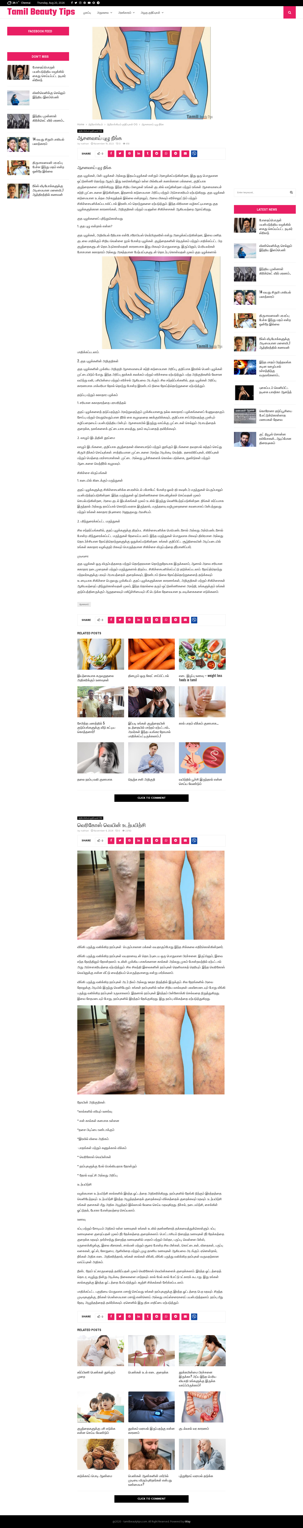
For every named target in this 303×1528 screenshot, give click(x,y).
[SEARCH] (291, 193)
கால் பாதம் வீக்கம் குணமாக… (198, 723)
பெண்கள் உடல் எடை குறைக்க (148, 1372)
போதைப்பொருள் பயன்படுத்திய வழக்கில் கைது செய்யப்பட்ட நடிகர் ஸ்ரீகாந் (49, 73)
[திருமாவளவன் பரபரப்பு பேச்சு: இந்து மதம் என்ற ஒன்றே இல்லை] (18, 167)
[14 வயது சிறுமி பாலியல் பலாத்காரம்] (18, 144)
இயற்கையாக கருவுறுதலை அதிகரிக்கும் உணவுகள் (95, 677)
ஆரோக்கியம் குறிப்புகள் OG (90, 131)
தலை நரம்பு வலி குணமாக (94, 779)
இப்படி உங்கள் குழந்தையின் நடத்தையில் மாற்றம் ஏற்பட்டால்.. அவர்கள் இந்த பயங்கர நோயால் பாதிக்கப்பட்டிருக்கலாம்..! (149, 729)
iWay (187, 1522)
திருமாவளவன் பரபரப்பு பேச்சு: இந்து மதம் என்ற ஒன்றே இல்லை (48, 167)
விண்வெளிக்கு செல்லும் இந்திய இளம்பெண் (49, 94)
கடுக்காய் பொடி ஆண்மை (94, 1475)
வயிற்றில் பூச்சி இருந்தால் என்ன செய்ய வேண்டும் (200, 781)
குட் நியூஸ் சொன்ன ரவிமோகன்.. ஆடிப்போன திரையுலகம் (275, 438)
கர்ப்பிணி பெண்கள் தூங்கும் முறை (96, 1374)
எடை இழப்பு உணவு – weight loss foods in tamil (200, 677)
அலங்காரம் (124, 12)
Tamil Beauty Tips (41, 12)
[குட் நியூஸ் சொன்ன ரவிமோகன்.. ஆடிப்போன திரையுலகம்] (245, 439)
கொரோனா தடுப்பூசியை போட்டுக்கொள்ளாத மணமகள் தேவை (275, 415)
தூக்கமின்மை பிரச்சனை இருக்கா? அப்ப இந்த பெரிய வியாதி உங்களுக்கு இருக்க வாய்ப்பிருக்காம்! (197, 1378)
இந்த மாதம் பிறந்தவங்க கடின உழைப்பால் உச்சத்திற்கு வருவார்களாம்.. (275, 368)
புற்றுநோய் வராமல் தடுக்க (196, 1475)
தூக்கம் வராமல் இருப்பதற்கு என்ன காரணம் (151, 1430)
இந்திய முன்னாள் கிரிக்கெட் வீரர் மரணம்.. (48, 118)
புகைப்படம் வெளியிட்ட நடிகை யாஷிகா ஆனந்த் (275, 389)
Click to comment (151, 798)
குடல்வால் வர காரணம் (194, 1428)
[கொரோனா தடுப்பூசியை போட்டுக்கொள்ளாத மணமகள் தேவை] (245, 416)
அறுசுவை (103, 12)
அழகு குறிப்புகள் (150, 12)
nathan (85, 144)
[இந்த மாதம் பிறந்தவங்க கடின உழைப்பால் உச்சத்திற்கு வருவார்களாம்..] (245, 367)
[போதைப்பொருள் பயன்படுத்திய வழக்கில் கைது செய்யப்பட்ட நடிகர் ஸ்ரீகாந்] (18, 72)
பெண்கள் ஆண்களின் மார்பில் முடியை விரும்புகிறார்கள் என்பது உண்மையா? (150, 1480)
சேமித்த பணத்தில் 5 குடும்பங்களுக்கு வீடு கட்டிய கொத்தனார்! (96, 727)
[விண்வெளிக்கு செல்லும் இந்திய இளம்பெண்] (18, 97)
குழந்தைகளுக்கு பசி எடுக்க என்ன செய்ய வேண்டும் (96, 1430)
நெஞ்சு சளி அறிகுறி (141, 779)
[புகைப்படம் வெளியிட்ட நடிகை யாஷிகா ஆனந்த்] (245, 392)
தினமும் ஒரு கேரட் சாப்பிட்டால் (148, 675)
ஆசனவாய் (84, 604)
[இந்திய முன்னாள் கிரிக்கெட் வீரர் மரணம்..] (18, 121)
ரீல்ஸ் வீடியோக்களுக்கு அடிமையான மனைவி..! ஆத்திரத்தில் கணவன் (48, 190)
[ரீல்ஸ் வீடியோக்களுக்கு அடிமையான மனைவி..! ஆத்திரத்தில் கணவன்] (18, 191)
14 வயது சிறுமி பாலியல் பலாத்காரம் (48, 141)
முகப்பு (87, 12)
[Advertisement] (265, 97)
